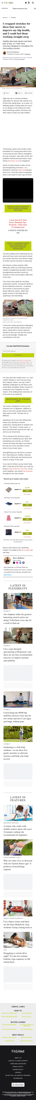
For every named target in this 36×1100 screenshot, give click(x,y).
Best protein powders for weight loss (26, 1025)
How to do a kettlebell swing (9, 1013)
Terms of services (24, 360)
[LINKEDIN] (20, 562)
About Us (18, 1058)
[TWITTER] (14, 562)
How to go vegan (26, 1016)
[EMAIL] (23, 562)
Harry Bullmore (14, 52)
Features (27, 54)
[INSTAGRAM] (17, 562)
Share (7, 93)
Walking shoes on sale (26, 1040)
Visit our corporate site (24, 1093)
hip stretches (27, 471)
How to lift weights (26, 1013)
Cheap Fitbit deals (9, 1040)
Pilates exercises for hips (20, 8)
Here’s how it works (20, 59)
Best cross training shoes (9, 1029)
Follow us (20, 93)
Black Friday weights (26, 1037)
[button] (18, 488)
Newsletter (29, 93)
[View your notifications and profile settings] (26, 3)
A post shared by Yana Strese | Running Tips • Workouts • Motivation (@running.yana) (18, 223)
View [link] (27, 491)
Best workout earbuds (26, 1029)
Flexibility (13, 17)
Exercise (5, 17)
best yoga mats (27, 550)
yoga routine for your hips (18, 469)
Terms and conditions (18, 1063)
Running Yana (14, 161)
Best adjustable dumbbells (9, 1024)
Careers (18, 1072)
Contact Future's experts (18, 1060)
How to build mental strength (9, 1016)
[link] (8, 489)
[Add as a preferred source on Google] (18, 1085)
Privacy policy (18, 1066)
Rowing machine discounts (9, 1037)
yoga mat (21, 170)
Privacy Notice (25, 362)
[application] (18, 188)
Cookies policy (18, 1069)
